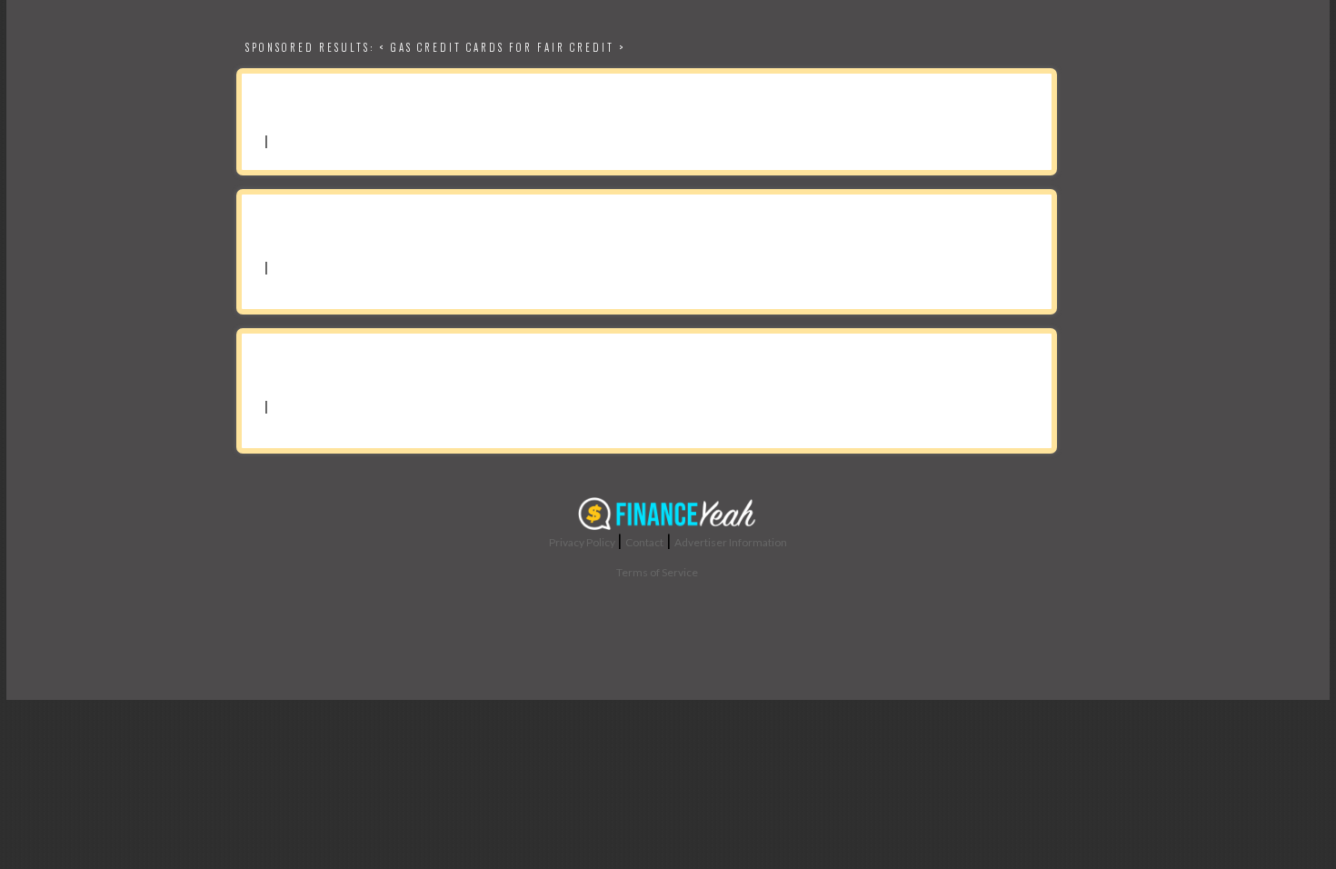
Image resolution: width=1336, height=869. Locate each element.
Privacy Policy (582, 542)
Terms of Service (657, 572)
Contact (644, 542)
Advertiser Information (730, 542)
